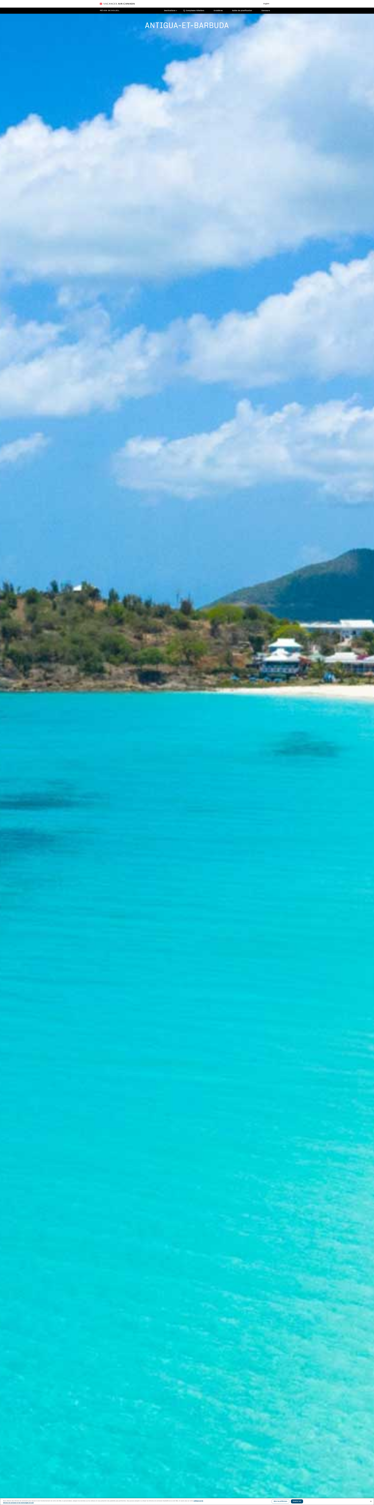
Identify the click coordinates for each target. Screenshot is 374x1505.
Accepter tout (297, 1501)
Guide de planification (242, 10)
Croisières (218, 10)
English (266, 3)
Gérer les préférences (280, 1501)
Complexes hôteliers (195, 10)
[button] (171, 11)
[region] (187, 1501)
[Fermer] (371, 1501)
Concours (266, 10)
